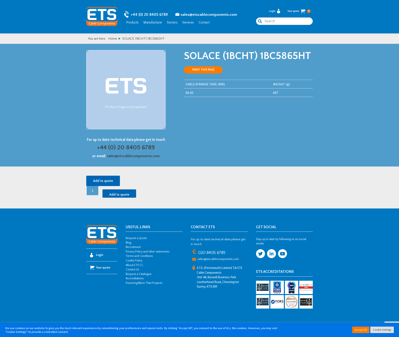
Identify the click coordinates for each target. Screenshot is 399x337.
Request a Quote (136, 238)
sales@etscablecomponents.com (209, 14)
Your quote (298, 11)
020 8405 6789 (211, 252)
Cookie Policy (134, 260)
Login (272, 11)
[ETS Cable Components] (101, 243)
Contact (204, 22)
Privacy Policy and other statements (148, 251)
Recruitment (133, 247)
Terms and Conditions (139, 256)
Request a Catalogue (138, 274)
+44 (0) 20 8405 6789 (149, 14)
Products (132, 22)
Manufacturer (152, 22)
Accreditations (135, 278)
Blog (128, 242)
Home (112, 38)
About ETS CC (134, 265)
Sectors (172, 22)
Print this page (203, 69)
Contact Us (132, 269)
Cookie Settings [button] (382, 329)
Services (188, 22)
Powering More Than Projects (144, 283)
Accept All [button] (361, 329)
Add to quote (103, 181)
